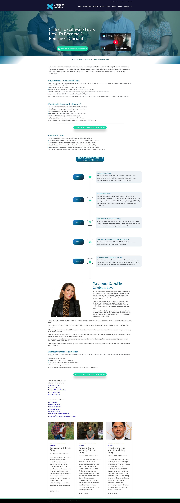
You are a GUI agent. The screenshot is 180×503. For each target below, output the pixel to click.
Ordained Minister (54, 411)
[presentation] (61, 431)
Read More (54, 491)
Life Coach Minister (54, 407)
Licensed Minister (54, 404)
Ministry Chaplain (54, 409)
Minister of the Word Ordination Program (62, 416)
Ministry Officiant (54, 392)
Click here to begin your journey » (58, 365)
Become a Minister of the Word (58, 414)
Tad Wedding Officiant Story (60, 449)
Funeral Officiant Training (56, 390)
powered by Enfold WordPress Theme (74, 500)
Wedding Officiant (54, 385)
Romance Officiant (54, 387)
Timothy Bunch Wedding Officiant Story (87, 450)
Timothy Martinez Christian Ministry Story (116, 450)
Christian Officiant (54, 394)
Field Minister (52, 402)
